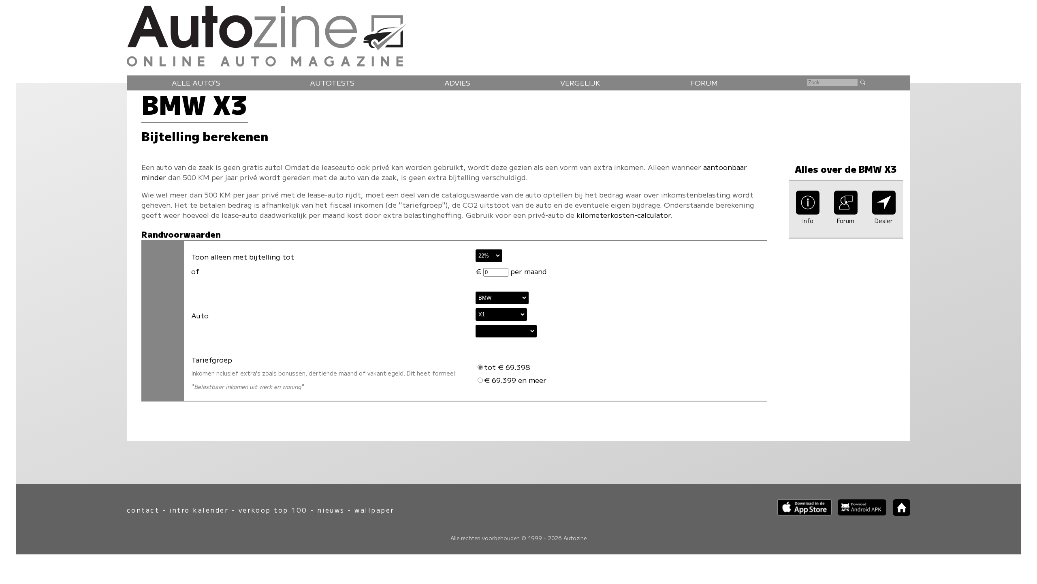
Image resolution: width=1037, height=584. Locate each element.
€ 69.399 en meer (515, 380)
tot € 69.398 (507, 367)
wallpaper (374, 510)
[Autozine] (518, 34)
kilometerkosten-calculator (623, 215)
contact (143, 510)
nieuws (331, 510)
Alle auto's (196, 82)
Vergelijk (580, 82)
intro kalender (199, 510)
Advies (457, 82)
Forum (704, 82)
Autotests (332, 82)
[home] (898, 513)
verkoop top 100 (273, 510)
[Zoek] (862, 82)
